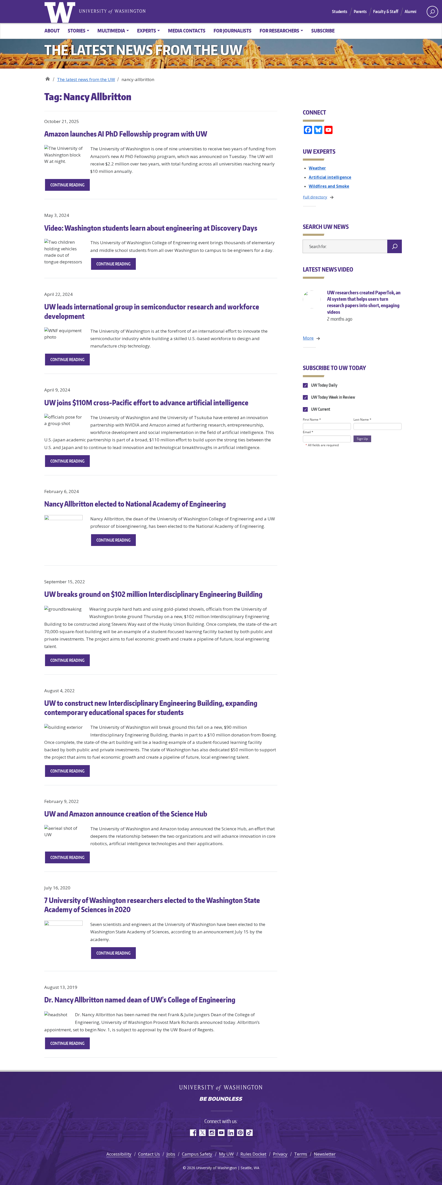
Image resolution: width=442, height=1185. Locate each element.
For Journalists (232, 30)
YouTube (221, 1132)
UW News (47, 78)
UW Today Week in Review (332, 397)
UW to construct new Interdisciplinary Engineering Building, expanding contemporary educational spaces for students (150, 707)
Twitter (202, 1132)
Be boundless (221, 1099)
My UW (226, 1154)
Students (339, 11)
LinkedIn (230, 1132)
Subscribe (323, 30)
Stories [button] (76, 30)
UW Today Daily (323, 385)
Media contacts (186, 30)
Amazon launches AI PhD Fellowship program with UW (126, 133)
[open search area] (432, 11)
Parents (360, 11)
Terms (300, 1154)
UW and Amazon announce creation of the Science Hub (125, 813)
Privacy (280, 1154)
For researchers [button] (279, 30)
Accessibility (118, 1154)
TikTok (249, 1132)
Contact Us (149, 1154)
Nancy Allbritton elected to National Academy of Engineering (135, 503)
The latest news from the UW (86, 79)
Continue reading (70, 186)
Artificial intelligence (330, 177)
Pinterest (240, 1132)
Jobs (171, 1154)
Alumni (410, 11)
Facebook (192, 1132)
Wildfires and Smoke (329, 186)
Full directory (315, 196)
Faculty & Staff (385, 11)
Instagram (211, 1132)
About (52, 30)
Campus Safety (197, 1154)
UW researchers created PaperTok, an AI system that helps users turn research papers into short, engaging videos (364, 305)
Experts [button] (146, 30)
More (308, 338)
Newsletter (325, 1154)
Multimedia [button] (111, 30)
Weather (317, 168)
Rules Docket (253, 1154)
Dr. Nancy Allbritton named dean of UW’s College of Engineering (139, 999)
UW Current (320, 409)
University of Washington (61, 11)
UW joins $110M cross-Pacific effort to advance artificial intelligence (146, 402)
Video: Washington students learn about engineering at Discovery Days (150, 227)
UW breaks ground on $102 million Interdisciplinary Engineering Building (153, 594)
